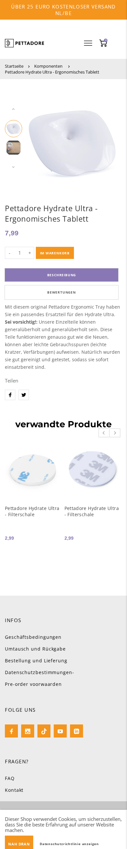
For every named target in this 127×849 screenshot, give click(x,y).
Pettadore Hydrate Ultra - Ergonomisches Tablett (52, 72)
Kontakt (14, 790)
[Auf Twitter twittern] (24, 395)
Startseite (14, 66)
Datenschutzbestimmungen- (39, 672)
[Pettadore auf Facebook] (11, 731)
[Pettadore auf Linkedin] (76, 731)
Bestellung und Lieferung (36, 660)
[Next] (107, 138)
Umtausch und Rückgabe (35, 649)
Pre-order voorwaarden (33, 684)
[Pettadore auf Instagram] (27, 731)
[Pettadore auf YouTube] (60, 731)
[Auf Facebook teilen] (10, 395)
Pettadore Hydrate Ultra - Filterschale (32, 511)
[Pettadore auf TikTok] (43, 731)
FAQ (10, 778)
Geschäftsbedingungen (33, 637)
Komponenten (48, 66)
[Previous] (37, 138)
